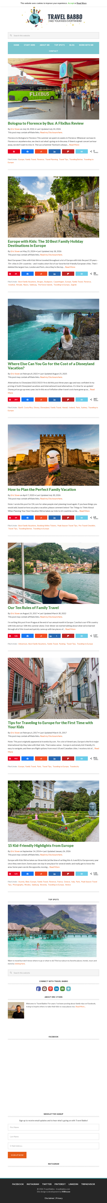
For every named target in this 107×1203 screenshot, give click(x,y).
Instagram (33, 1151)
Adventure (22, 644)
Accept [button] (71, 3)
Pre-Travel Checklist (87, 525)
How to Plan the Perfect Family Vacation (42, 489)
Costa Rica (28, 407)
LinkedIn (73, 1151)
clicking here (20, 931)
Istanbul (11, 285)
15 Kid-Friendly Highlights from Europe (41, 845)
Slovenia (43, 885)
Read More (74, 144)
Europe (21, 159)
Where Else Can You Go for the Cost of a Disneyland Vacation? (51, 365)
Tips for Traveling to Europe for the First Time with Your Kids (50, 724)
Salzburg (33, 285)
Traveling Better (76, 159)
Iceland (72, 407)
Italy (73, 882)
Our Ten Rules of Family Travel (33, 607)
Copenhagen (59, 282)
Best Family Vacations (27, 282)
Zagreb (74, 285)
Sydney (84, 407)
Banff (20, 407)
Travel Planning (51, 159)
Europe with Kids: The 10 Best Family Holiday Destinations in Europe (45, 243)
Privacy (59, 1165)
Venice (68, 885)
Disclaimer (49, 1165)
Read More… (81, 974)
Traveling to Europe (62, 285)
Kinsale (19, 285)
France (60, 882)
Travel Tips (63, 159)
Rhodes (27, 885)
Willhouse (66, 1159)
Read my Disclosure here (51, 132)
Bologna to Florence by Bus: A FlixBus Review (46, 123)
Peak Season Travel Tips (67, 525)
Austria (21, 882)
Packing (62, 644)
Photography (18, 885)
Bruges (40, 282)
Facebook (18, 1151)
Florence (40, 159)
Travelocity (74, 766)
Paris (78, 407)
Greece (67, 882)
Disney (36, 407)
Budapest (48, 282)
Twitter (47, 1151)
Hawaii (65, 407)
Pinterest (60, 1151)
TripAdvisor (88, 1151)
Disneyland (44, 407)
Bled (27, 882)
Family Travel (30, 159)
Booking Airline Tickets (46, 525)
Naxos (25, 285)
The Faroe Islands (45, 285)
